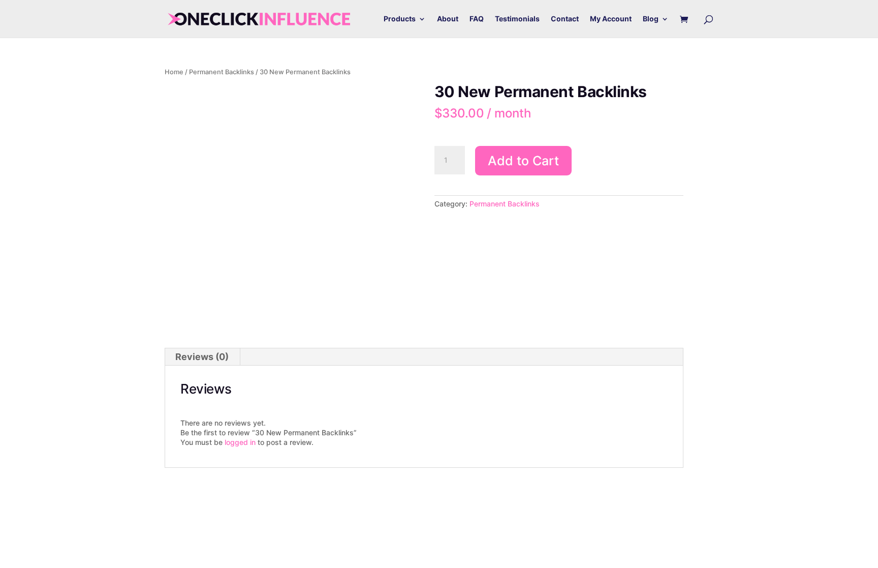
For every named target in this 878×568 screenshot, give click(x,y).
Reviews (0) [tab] (202, 356)
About (447, 19)
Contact (565, 19)
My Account (611, 19)
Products (400, 19)
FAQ (476, 19)
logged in (240, 442)
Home (174, 72)
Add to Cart (523, 160)
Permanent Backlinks (221, 72)
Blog (650, 19)
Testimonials (517, 19)
